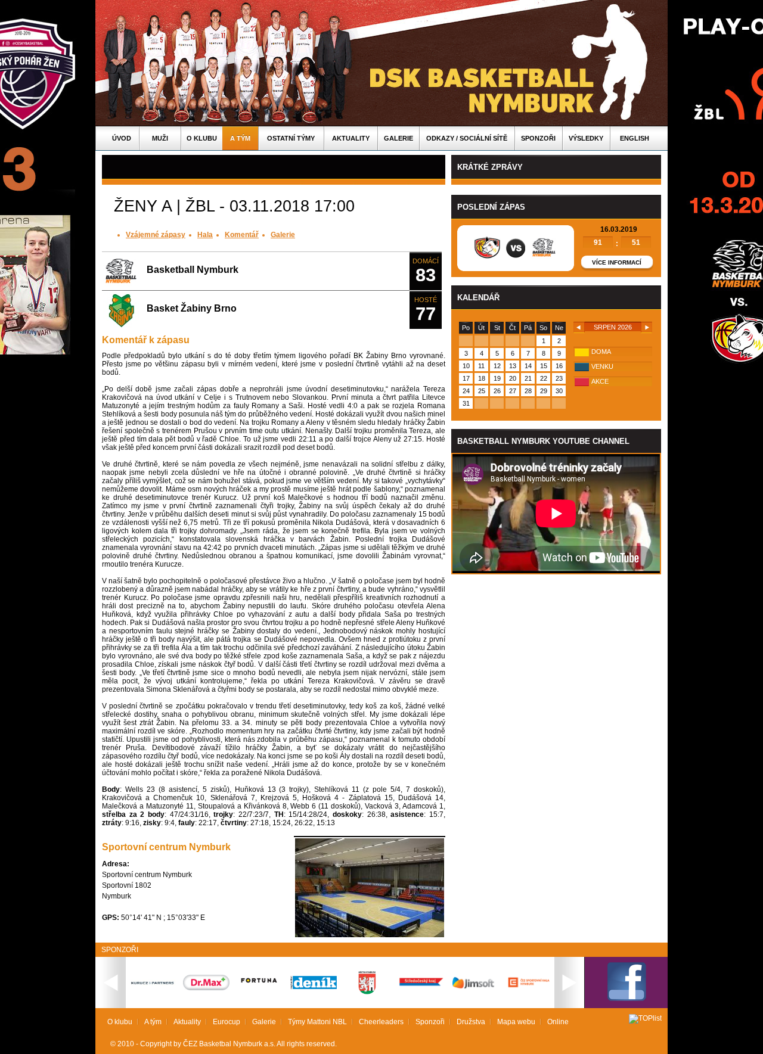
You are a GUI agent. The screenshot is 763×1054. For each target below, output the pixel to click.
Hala (205, 235)
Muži (160, 138)
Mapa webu (516, 1022)
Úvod (121, 138)
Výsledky (586, 138)
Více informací (616, 262)
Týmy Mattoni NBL (317, 1022)
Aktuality (351, 138)
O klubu (202, 138)
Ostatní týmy (291, 138)
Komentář (242, 235)
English (634, 138)
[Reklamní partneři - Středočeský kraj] (421, 987)
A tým (240, 138)
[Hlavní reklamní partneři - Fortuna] (260, 988)
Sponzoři (538, 138)
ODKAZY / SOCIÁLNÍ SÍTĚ (466, 138)
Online (558, 1022)
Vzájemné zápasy (155, 235)
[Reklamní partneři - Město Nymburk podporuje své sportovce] (367, 992)
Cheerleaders (381, 1022)
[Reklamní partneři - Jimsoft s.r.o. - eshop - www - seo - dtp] (474, 988)
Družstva (471, 1022)
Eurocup (226, 1022)
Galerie (398, 138)
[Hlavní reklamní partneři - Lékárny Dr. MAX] (206, 988)
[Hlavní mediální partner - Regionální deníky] (313, 987)
